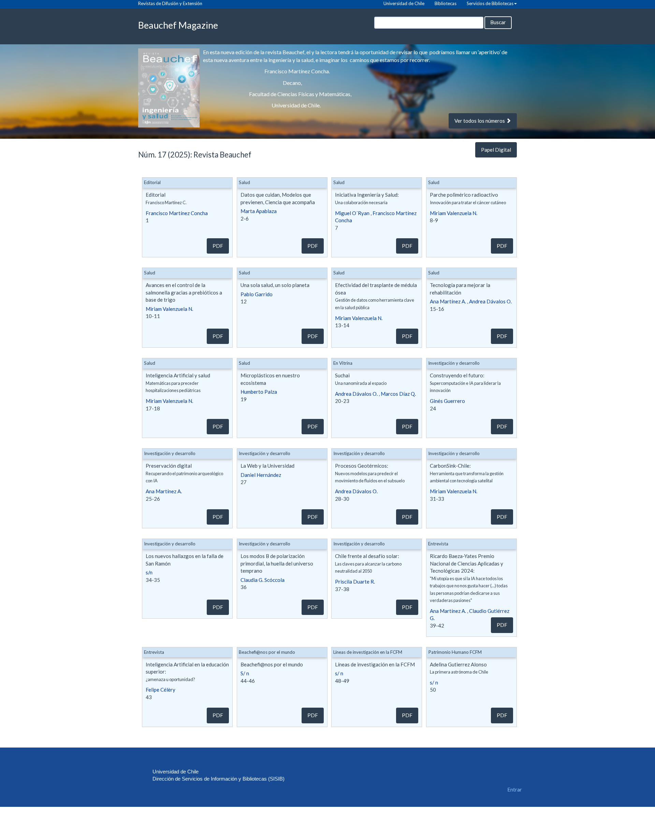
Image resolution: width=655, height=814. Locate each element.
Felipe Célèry (160, 690)
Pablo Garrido (257, 294)
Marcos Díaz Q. (398, 394)
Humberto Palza (259, 392)
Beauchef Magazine (178, 25)
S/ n (245, 673)
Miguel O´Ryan (352, 213)
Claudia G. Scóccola (263, 580)
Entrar (514, 789)
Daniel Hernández (261, 475)
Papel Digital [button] (496, 150)
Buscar (498, 22)
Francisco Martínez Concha (177, 213)
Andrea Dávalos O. (490, 301)
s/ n (339, 673)
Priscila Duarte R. (355, 581)
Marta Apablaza (259, 211)
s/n (149, 572)
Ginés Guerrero (447, 401)
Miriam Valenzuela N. (453, 213)
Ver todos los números (480, 121)
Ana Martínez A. (448, 301)
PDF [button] (218, 246)
